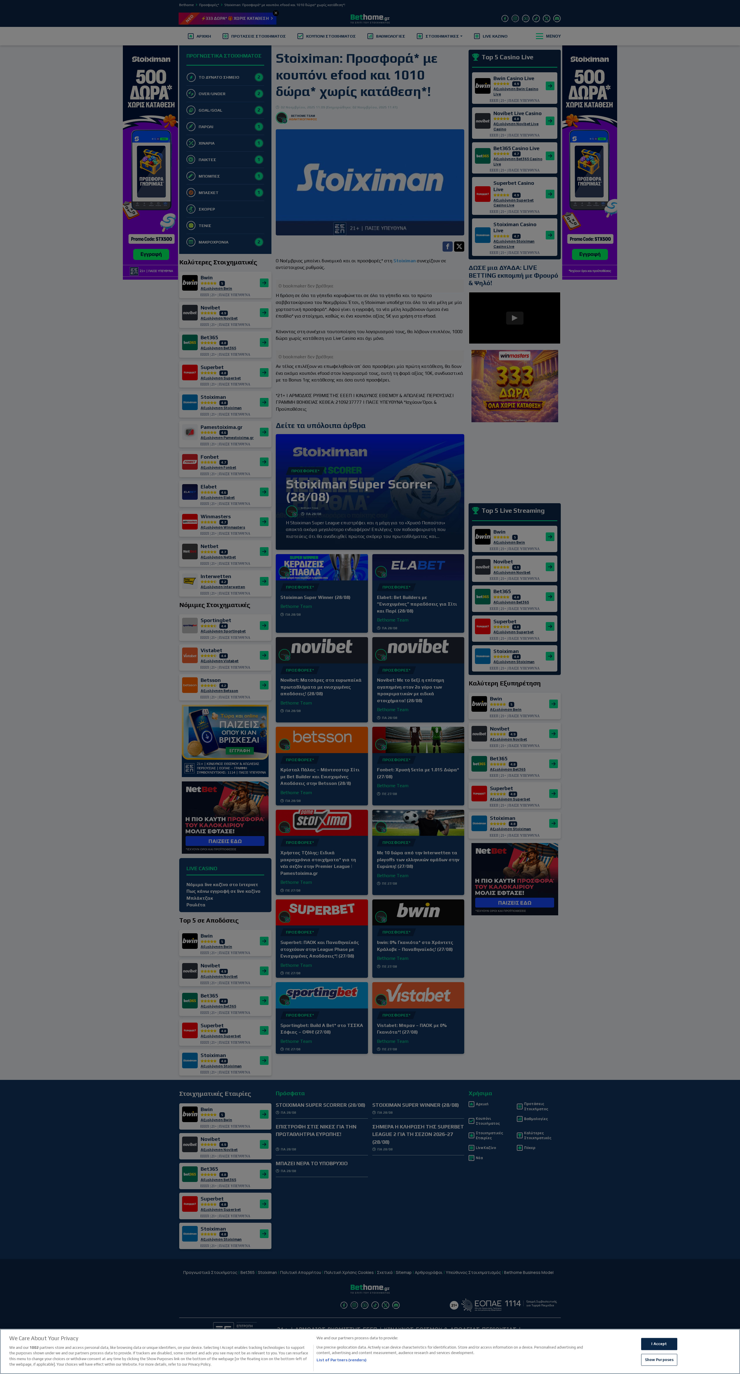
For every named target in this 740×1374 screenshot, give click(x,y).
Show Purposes (659, 1360)
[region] (370, 1351)
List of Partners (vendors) (342, 1360)
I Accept (659, 1344)
